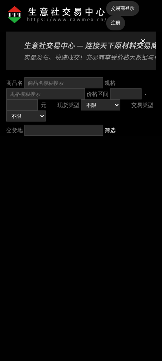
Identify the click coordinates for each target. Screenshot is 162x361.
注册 (115, 23)
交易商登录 (122, 8)
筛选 (110, 130)
